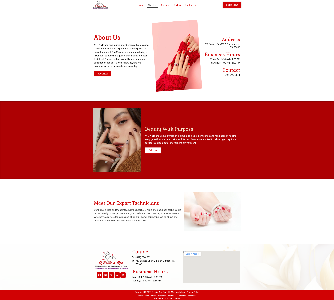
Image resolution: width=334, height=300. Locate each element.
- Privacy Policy (192, 292)
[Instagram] (105, 275)
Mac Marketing (178, 292)
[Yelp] (117, 275)
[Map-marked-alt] (123, 275)
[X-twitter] (111, 275)
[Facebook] (99, 275)
